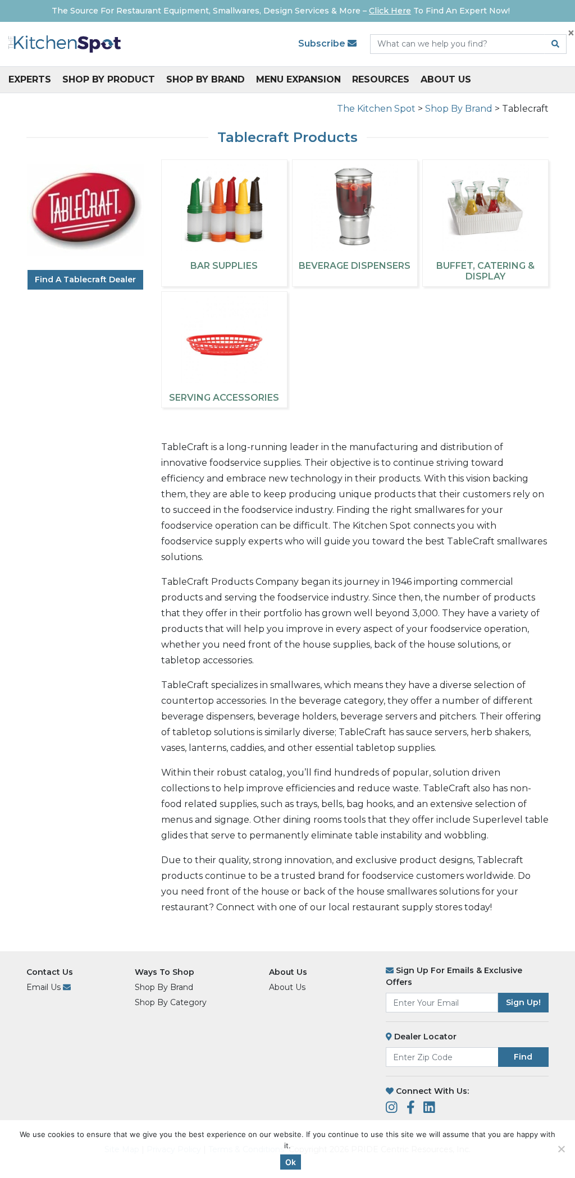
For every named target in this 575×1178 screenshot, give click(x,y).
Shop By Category (171, 1002)
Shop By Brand (205, 79)
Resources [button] (380, 79)
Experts (29, 79)
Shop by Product (108, 79)
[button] (557, 1159)
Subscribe (323, 43)
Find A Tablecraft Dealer (85, 279)
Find (523, 1057)
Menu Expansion (298, 79)
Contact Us (49, 972)
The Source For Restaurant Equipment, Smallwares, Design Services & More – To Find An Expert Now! (281, 11)
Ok (290, 1162)
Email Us (44, 987)
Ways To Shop (164, 972)
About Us (446, 79)
